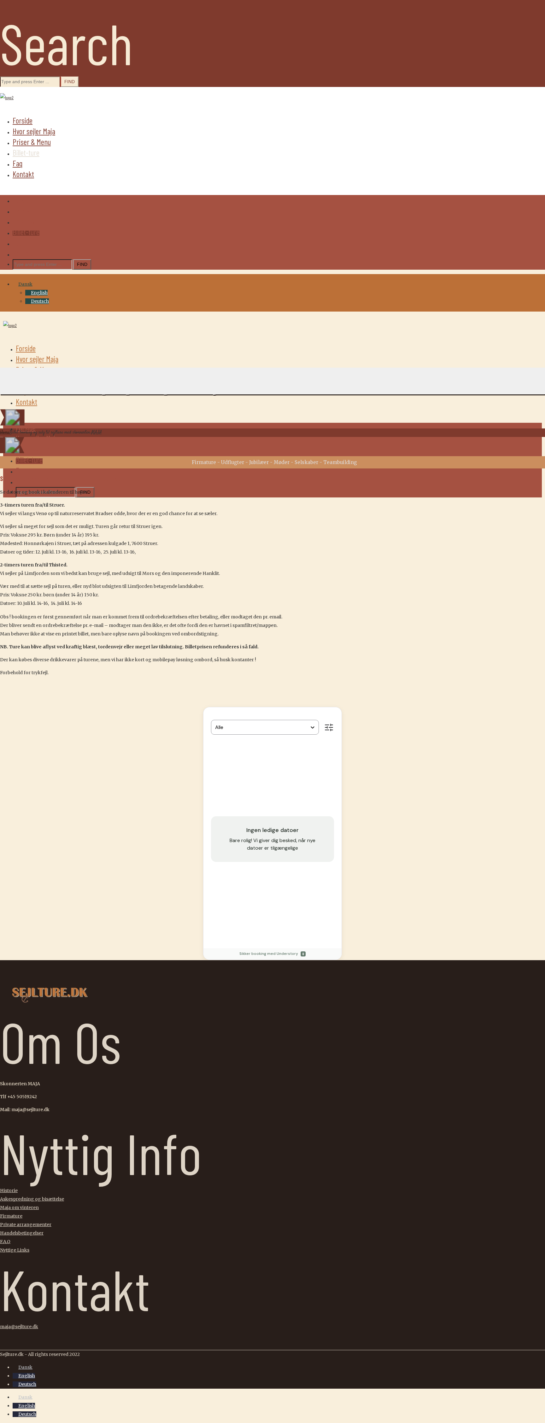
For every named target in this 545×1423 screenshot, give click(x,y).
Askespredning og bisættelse (32, 1199)
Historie (9, 1190)
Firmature (11, 1216)
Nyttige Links (14, 1250)
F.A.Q (5, 1241)
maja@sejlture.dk (19, 1326)
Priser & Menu (32, 141)
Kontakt (23, 174)
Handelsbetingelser (22, 1233)
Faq (17, 163)
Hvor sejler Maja (34, 131)
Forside (22, 120)
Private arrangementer (25, 1224)
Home (4, 432)
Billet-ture (26, 152)
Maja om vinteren (19, 1207)
